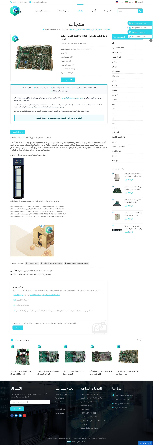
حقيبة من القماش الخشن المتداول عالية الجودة (93, 420)
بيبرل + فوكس (117, 52)
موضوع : (37, 295)
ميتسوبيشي (116, 71)
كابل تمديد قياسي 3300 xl (89, 394)
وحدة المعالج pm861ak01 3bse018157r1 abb (133, 214)
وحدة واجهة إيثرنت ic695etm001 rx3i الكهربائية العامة (22, 372)
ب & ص (114, 62)
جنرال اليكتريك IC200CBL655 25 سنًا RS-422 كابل (35, 271)
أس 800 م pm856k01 (88, 413)
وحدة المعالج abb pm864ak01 (91, 398)
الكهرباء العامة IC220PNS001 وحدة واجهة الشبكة (34, 274)
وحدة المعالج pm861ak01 (89, 401)
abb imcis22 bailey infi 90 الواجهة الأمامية (133, 201)
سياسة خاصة (59, 413)
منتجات (80, 10)
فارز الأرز (83, 424)
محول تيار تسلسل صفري (89, 428)
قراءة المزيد (129, 179)
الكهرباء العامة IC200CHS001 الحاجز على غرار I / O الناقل (37, 295)
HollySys (115, 160)
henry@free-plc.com (39, 2)
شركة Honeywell (118, 47)
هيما (113, 104)
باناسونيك (115, 99)
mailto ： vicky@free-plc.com (21, 155)
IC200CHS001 (33, 263)
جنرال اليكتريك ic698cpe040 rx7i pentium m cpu (101, 372)
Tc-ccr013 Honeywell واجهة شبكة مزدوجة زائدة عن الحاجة (133, 227)
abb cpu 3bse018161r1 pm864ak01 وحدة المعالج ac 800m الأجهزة (133, 174)
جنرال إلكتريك (116, 151)
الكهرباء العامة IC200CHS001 (53, 263)
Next (141, 340)
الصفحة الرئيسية (42, 10)
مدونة (57, 405)
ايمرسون (115, 94)
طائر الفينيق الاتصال (118, 137)
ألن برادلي (115, 132)
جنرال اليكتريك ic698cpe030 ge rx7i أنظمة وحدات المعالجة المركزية (128, 372)
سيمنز (114, 127)
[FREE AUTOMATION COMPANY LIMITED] (15, 10)
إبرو (113, 118)
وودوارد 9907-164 (86, 405)
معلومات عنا (63, 10)
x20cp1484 (84, 409)
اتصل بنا (107, 10)
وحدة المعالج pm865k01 (89, 417)
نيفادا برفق (115, 76)
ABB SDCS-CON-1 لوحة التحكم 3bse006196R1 (133, 188)
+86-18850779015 (20, 2)
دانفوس (114, 90)
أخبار (94, 10)
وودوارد (114, 66)
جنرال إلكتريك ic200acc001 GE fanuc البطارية (48, 372)
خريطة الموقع (60, 409)
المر (113, 123)
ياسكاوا (114, 80)
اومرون (114, 141)
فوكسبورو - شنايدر (118, 146)
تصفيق (114, 156)
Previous (137, 340)
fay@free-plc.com (121, 407)
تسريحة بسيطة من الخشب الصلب (77, 263)
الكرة (113, 109)
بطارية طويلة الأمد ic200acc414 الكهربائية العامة (75, 372)
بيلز (113, 113)
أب (113, 43)
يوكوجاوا (114, 85)
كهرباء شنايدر (116, 57)
